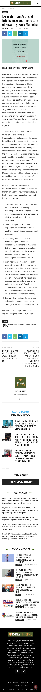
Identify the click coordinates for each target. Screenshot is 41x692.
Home (4, 8)
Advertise (16, 683)
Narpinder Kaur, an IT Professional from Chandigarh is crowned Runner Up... (24, 559)
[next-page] (7, 467)
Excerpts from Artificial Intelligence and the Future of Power (19, 324)
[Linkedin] (20, 33)
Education (19, 607)
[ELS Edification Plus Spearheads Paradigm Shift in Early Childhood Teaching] (8, 603)
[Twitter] (10, 33)
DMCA (33, 683)
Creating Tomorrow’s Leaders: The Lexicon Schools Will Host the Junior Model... (26, 615)
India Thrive (8, 28)
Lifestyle (11, 8)
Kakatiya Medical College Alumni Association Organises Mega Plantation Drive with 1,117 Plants (20, 518)
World (18, 595)
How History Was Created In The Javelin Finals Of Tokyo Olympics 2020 (10, 356)
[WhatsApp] (15, 33)
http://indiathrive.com (20, 394)
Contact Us (24, 683)
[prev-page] (3, 467)
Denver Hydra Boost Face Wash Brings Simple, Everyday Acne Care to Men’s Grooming (27, 424)
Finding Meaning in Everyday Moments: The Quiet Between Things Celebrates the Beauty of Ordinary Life (26, 456)
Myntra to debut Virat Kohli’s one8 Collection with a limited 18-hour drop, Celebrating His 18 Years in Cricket (26, 439)
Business (19, 580)
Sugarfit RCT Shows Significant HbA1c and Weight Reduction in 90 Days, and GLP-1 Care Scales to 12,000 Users (20, 527)
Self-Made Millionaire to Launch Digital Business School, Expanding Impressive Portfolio (26, 574)
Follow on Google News (20, 685)
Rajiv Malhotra (7, 327)
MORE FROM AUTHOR (20, 415)
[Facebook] (4, 33)
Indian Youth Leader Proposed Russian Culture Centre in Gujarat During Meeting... (25, 589)
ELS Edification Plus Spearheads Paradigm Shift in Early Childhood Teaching (27, 602)
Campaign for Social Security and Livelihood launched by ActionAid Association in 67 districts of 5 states (30, 360)
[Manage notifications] (35, 687)
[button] (4, 3)
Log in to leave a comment (20, 482)
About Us (8, 683)
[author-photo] (20, 388)
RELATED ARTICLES (20, 411)
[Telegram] (25, 33)
